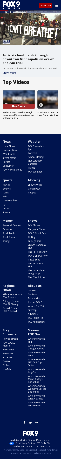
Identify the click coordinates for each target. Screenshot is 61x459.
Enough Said (34, 240)
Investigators (9, 157)
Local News (9, 146)
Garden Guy (34, 188)
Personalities (34, 298)
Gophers (7, 188)
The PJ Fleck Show (37, 251)
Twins (6, 192)
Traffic (31, 167)
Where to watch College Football (36, 347)
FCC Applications (37, 321)
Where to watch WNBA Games (36, 397)
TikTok (6, 365)
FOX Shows (34, 225)
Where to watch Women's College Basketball (37, 388)
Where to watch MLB (36, 354)
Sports (7, 180)
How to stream (11, 338)
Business (7, 229)
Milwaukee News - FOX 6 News (12, 296)
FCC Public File (35, 317)
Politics (6, 161)
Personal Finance (12, 225)
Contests (32, 294)
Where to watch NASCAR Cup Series (36, 362)
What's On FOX (36, 306)
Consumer (8, 165)
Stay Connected (10, 332)
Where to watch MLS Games (36, 404)
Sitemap (32, 310)
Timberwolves (10, 200)
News (7, 141)
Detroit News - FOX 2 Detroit (10, 309)
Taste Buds (34, 259)
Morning (34, 180)
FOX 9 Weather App (36, 148)
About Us (34, 286)
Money (8, 221)
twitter (30, 422)
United (6, 208)
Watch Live (46, 5)
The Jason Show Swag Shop (36, 272)
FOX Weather (35, 171)
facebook (24, 422)
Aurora (6, 212)
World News (9, 154)
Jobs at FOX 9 (35, 302)
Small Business (10, 237)
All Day (31, 237)
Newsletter (8, 349)
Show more (9, 73)
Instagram (8, 357)
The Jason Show (36, 229)
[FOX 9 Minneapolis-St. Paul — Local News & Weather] (12, 5)
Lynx (5, 204)
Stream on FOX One (35, 332)
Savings (7, 240)
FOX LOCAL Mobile (9, 344)
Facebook (8, 353)
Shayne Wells (35, 184)
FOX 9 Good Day (37, 233)
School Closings (36, 156)
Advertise (33, 313)
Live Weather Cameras (35, 162)
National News (10, 150)
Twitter (6, 361)
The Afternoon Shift (35, 265)
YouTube (7, 369)
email (36, 422)
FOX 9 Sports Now (37, 255)
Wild (5, 196)
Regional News (9, 288)
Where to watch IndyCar (36, 371)
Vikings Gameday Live (37, 246)
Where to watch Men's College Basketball (36, 378)
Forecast (32, 153)
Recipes (32, 192)
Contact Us (34, 290)
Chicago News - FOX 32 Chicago (11, 303)
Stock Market (10, 233)
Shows (32, 221)
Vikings (6, 184)
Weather (34, 141)
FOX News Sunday (12, 169)
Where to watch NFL (36, 340)
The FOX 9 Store (36, 277)
